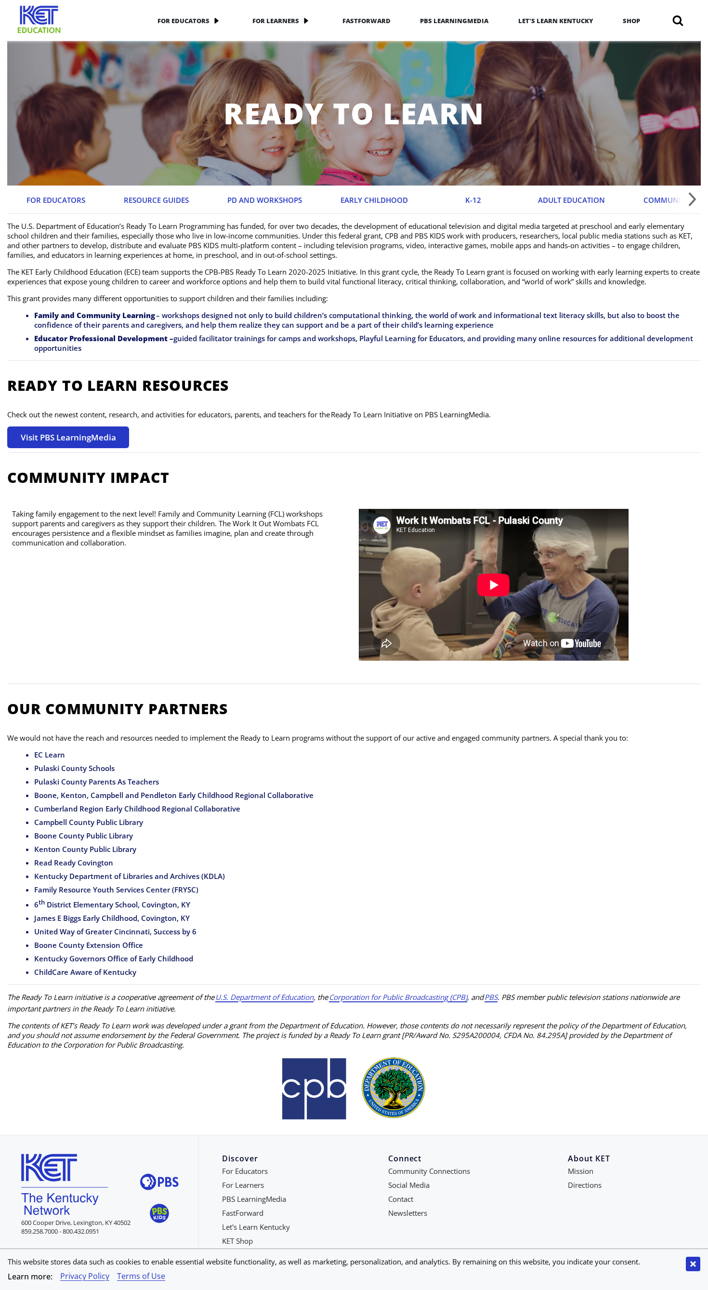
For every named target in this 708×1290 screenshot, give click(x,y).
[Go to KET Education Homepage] (74, 20)
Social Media (409, 1185)
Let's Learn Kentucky (555, 20)
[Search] (678, 21)
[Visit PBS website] (159, 1183)
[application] (216, 20)
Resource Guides (156, 200)
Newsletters (407, 1213)
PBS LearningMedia (454, 20)
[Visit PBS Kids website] (159, 1214)
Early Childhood (374, 200)
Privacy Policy (84, 1276)
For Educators (183, 20)
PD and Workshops (264, 200)
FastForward (366, 20)
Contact (400, 1199)
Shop (631, 20)
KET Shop (237, 1241)
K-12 (473, 200)
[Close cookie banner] (693, 1264)
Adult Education (571, 200)
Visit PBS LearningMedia (68, 437)
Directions (585, 1185)
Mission (580, 1171)
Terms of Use (141, 1276)
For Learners (275, 20)
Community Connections (429, 1171)
